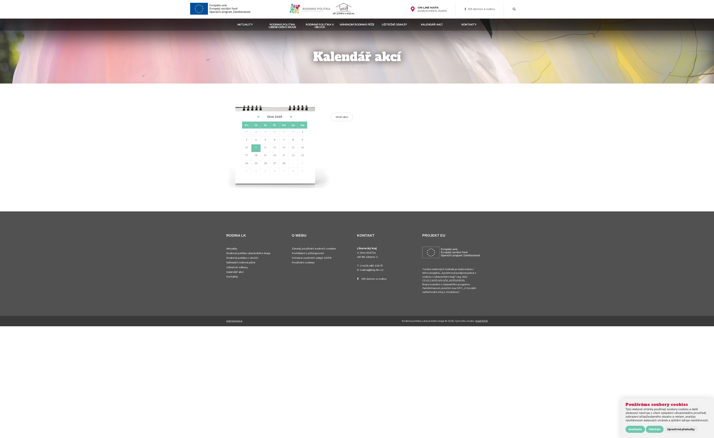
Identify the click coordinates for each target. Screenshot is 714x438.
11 (256, 147)
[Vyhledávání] (514, 9)
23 (302, 155)
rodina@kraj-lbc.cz (372, 269)
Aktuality (245, 24)
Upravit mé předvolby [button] (681, 429)
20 (274, 155)
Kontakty (468, 24)
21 (284, 155)
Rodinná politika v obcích (320, 26)
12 (265, 147)
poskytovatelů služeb (432, 9)
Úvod (344, 65)
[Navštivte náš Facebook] (414, 9)
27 (246, 131)
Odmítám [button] (655, 429)
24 (246, 163)
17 (246, 155)
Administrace (234, 321)
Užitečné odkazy (394, 24)
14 (284, 147)
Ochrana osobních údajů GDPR (312, 257)
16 (302, 147)
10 (246, 147)
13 (274, 147)
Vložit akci (342, 117)
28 (256, 131)
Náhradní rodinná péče (357, 24)
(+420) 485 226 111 (371, 265)
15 (293, 147)
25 (256, 163)
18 (256, 155)
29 (265, 131)
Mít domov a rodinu (481, 9)
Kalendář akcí (432, 24)
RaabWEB (481, 321)
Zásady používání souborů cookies (314, 248)
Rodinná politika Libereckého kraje (282, 26)
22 (293, 155)
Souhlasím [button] (635, 429)
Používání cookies (303, 262)
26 (265, 163)
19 (265, 155)
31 (284, 131)
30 (274, 131)
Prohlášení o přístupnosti (308, 253)
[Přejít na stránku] (222, 9)
